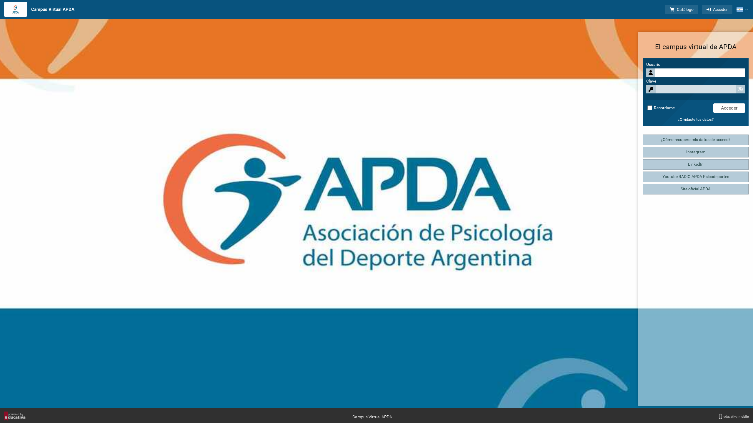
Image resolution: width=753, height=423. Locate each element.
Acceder (720, 9)
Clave (651, 81)
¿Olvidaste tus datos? (696, 119)
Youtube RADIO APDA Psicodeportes (695, 176)
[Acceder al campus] (15, 9)
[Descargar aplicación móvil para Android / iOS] (734, 417)
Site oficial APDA (696, 189)
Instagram (695, 152)
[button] (742, 9)
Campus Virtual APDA (52, 9)
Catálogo (685, 9)
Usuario (653, 64)
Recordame (664, 107)
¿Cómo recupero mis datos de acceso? (696, 139)
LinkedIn (696, 164)
